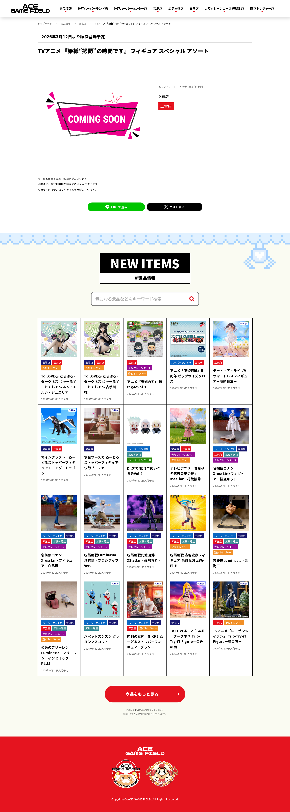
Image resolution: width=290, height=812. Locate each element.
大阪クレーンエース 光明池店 (224, 8)
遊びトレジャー (51, 368)
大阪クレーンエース (139, 368)
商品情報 (65, 23)
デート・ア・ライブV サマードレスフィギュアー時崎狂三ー (230, 376)
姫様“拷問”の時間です (194, 86)
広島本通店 (175, 8)
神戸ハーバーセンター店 (130, 8)
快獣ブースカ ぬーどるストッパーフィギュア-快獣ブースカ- (102, 462)
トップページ (45, 23)
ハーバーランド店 (181, 362)
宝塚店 (157, 8)
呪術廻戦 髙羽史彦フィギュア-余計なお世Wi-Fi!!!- (187, 560)
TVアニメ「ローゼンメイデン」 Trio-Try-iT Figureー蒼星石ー (230, 636)
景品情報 (66, 8)
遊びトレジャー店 (262, 8)
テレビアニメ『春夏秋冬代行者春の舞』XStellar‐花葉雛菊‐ (187, 473)
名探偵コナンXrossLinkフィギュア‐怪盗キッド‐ (228, 473)
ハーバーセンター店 (139, 460)
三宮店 (194, 8)
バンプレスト (168, 86)
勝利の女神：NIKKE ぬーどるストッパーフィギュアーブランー (145, 641)
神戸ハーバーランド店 (93, 8)
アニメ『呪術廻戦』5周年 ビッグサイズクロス (187, 376)
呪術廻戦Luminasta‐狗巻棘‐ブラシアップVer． (101, 560)
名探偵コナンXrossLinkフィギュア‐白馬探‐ (56, 560)
